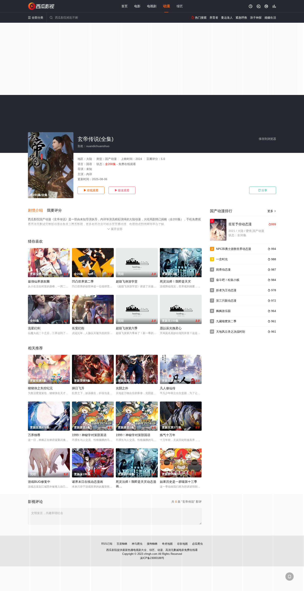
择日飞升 (78, 388)
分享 (262, 190)
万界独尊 (34, 435)
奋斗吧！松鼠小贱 (227, 280)
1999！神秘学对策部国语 (133, 435)
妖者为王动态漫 (226, 290)
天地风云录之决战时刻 (230, 331)
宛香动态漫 (223, 269)
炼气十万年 (167, 435)
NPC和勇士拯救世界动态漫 (233, 249)
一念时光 (222, 259)
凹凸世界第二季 (83, 281)
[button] (37, 211)
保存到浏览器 (267, 138)
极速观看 (122, 190)
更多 (271, 211)
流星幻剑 (34, 328)
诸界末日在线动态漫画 (87, 481)
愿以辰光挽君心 (171, 328)
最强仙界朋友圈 (39, 281)
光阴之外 (122, 388)
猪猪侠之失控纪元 (40, 388)
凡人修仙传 (167, 388)
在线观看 (91, 190)
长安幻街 (78, 328)
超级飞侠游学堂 (127, 281)
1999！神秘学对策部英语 (89, 435)
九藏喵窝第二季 (226, 321)
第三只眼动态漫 (226, 300)
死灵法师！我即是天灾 (175, 281)
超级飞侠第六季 (127, 328)
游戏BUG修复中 (39, 481)
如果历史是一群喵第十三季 (178, 481)
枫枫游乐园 (223, 311)
